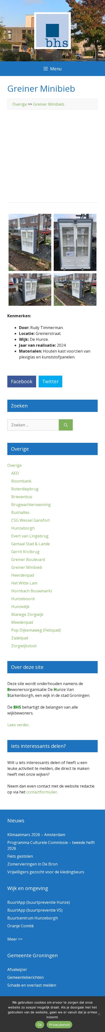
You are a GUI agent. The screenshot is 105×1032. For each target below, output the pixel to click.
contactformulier (41, 792)
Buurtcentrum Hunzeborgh (32, 918)
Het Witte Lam (24, 583)
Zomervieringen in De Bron (32, 864)
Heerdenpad (22, 575)
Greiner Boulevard (28, 559)
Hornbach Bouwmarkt (31, 591)
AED (15, 473)
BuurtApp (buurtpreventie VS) (35, 910)
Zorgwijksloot (24, 646)
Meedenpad (22, 622)
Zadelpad (19, 638)
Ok (40, 1025)
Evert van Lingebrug (30, 536)
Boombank (21, 481)
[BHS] (52, 47)
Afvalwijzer (17, 969)
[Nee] (98, 1014)
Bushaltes (20, 512)
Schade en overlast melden (31, 985)
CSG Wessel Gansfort (30, 520)
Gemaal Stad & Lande (30, 544)
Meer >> (14, 939)
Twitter (50, 381)
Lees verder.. (18, 724)
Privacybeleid (59, 1025)
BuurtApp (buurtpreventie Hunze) (38, 902)
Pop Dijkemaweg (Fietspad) (36, 630)
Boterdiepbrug (25, 489)
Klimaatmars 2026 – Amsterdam (36, 834)
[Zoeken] (66, 425)
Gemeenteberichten (25, 977)
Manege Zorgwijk (27, 614)
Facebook (21, 381)
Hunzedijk (20, 606)
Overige (19, 104)
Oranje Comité (20, 926)
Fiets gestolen (20, 856)
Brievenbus (21, 496)
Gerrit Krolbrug (25, 551)
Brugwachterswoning (31, 504)
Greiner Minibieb (48, 104)
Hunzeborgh (23, 528)
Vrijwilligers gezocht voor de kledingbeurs (45, 872)
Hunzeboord (22, 598)
